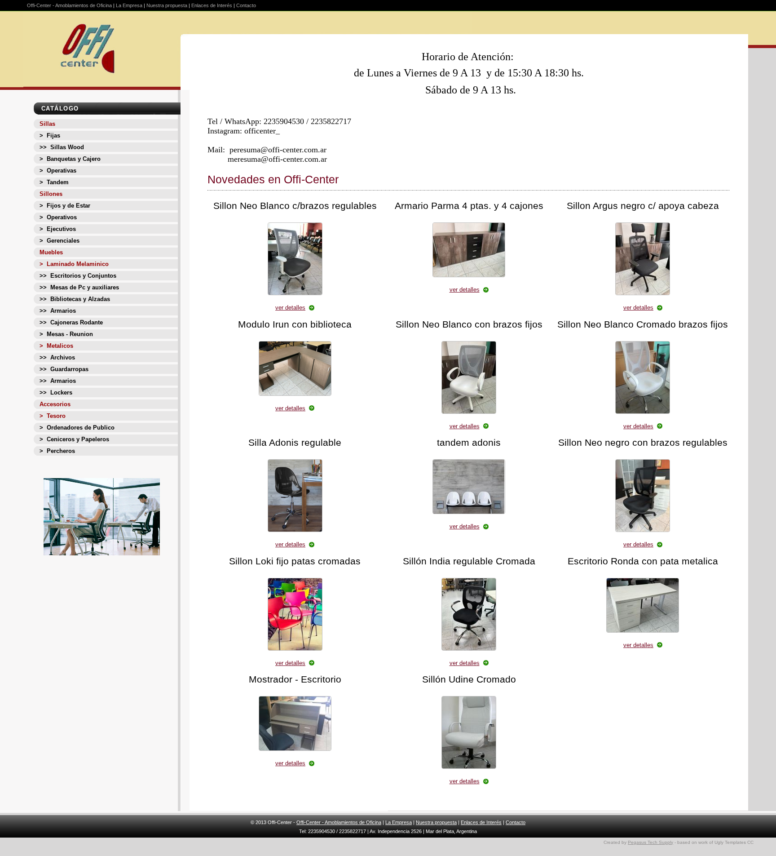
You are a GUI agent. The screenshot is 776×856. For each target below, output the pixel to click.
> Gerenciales (59, 240)
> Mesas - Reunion (66, 334)
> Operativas (58, 170)
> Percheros (57, 451)
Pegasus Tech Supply (650, 842)
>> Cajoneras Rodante (71, 322)
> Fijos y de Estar (65, 205)
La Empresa (129, 5)
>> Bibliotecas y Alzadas (75, 299)
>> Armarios (58, 310)
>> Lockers (56, 392)
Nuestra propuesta (166, 5)
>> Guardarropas (64, 369)
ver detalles (290, 307)
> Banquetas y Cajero (70, 158)
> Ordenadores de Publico (77, 427)
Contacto (246, 5)
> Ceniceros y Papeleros (74, 439)
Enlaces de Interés (211, 5)
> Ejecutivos (58, 229)
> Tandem (54, 182)
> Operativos (58, 217)
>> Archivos (57, 357)
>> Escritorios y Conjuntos (78, 275)
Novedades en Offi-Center (273, 179)
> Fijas (50, 135)
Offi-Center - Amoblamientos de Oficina (69, 5)
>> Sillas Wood (62, 147)
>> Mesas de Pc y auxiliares (79, 287)
